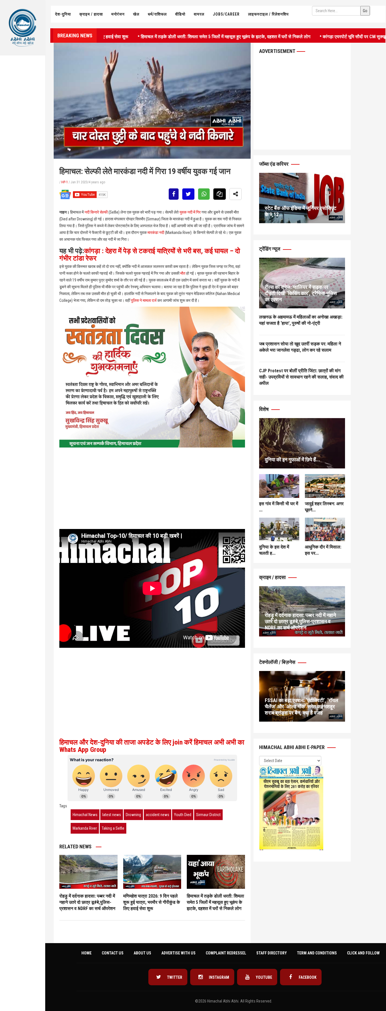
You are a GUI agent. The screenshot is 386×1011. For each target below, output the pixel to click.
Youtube (263, 977)
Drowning (133, 814)
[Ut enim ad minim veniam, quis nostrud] (302, 443)
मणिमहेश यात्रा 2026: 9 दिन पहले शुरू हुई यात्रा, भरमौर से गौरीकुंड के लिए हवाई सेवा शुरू (151, 902)
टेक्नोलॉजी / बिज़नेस (277, 662)
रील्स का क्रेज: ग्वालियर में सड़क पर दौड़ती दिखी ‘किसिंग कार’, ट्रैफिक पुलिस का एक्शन (301, 293)
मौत (182, 273)
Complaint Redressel (226, 953)
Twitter (174, 977)
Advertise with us (178, 953)
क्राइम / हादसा (91, 14)
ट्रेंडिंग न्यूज (270, 249)
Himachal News (85, 814)
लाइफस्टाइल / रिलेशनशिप (268, 14)
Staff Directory (271, 953)
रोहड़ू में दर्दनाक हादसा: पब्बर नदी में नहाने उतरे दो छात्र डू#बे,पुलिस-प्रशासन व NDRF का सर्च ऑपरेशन (87, 902)
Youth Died (182, 814)
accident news (157, 814)
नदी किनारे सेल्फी (96, 212)
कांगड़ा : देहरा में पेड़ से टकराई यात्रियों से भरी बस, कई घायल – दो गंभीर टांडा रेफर (149, 254)
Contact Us (112, 953)
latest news (111, 814)
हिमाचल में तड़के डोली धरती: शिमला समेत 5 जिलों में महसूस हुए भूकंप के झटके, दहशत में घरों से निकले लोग (199, 36)
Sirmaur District (208, 814)
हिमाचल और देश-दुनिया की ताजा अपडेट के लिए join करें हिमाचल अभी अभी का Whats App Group (151, 746)
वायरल (199, 14)
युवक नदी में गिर (190, 212)
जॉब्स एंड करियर (274, 164)
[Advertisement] (22, 114)
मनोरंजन (118, 14)
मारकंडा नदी (156, 232)
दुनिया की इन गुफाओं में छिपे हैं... (292, 460)
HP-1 (64, 182)
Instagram (218, 977)
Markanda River (85, 828)
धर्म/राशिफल (157, 14)
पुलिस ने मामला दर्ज (144, 300)
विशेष (264, 409)
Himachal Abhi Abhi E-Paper (292, 747)
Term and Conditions (317, 953)
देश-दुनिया (63, 14)
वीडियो (180, 14)
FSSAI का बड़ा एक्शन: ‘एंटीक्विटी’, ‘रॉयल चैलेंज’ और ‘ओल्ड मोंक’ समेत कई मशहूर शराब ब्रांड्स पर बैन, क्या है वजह (301, 706)
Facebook (307, 977)
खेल (136, 14)
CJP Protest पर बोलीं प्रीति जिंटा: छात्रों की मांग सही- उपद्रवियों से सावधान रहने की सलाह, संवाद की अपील (301, 377)
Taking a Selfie (113, 828)
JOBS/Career (226, 14)
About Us (142, 953)
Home (86, 953)
